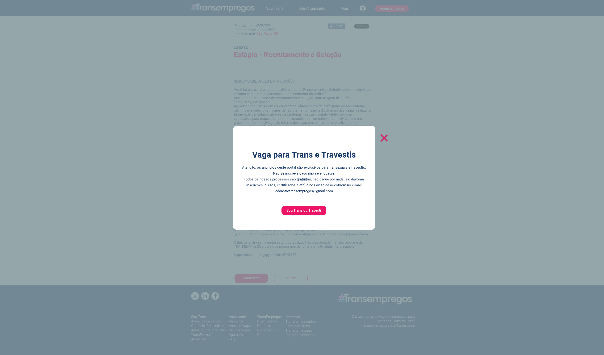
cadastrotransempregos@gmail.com (304, 191)
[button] (303, 210)
